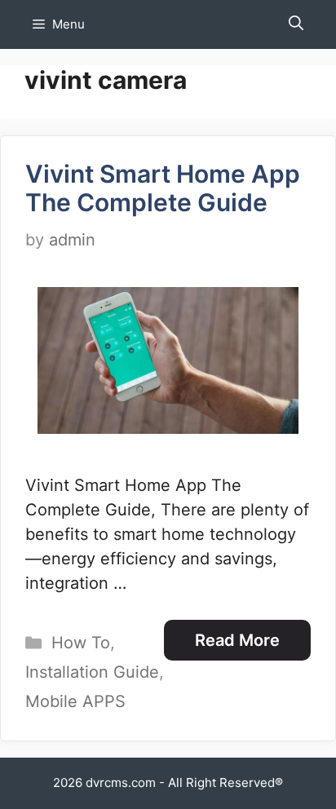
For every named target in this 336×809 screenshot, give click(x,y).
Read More (237, 640)
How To (80, 642)
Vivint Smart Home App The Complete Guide (162, 188)
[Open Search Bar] (296, 24)
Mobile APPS (75, 701)
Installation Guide (92, 672)
